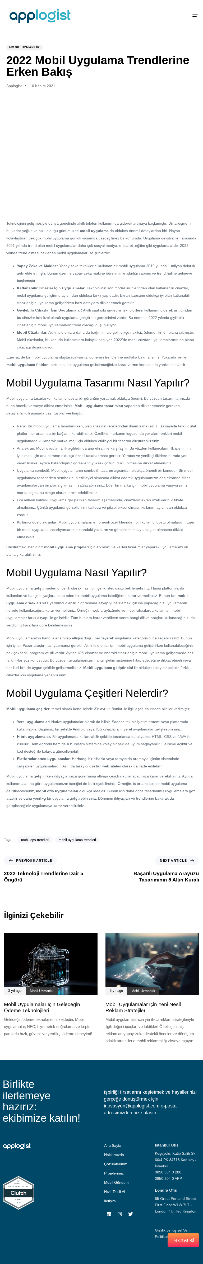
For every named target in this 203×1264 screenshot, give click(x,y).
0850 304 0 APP (168, 1178)
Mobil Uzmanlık (24, 47)
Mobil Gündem (116, 1182)
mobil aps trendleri (35, 840)
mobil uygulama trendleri (77, 840)
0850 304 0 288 (168, 1172)
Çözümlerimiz (115, 1164)
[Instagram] (119, 1214)
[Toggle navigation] (165, 16)
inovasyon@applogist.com (131, 1106)
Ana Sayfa (112, 1145)
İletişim (110, 1201)
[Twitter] (130, 1214)
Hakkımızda (114, 1155)
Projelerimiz (114, 1173)
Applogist (14, 86)
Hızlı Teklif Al (114, 1192)
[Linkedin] (109, 1214)
